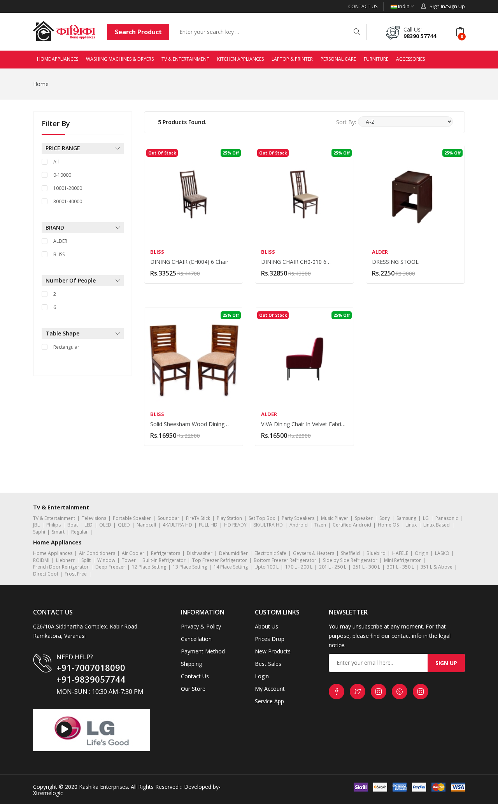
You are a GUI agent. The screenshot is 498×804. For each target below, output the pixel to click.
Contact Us (362, 6)
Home (41, 84)
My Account (270, 688)
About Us (266, 626)
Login (262, 676)
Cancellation (196, 638)
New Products (273, 651)
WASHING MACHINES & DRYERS (120, 59)
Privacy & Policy (201, 626)
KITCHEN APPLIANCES (240, 59)
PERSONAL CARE (338, 59)
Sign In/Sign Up (445, 6)
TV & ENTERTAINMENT (185, 59)
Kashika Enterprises (102, 786)
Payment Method (203, 651)
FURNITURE (376, 59)
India (404, 6)
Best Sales (268, 663)
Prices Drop (269, 638)
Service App (269, 701)
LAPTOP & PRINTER (292, 59)
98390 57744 (419, 36)
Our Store (193, 688)
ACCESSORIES (410, 59)
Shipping (191, 663)
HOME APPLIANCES (57, 59)
